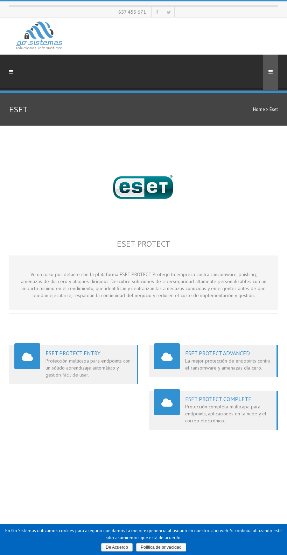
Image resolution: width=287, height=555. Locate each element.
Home (259, 109)
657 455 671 (132, 12)
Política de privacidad (161, 547)
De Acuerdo (117, 547)
